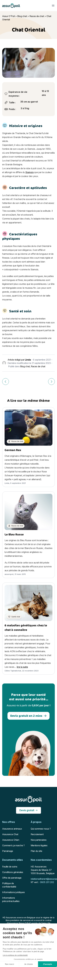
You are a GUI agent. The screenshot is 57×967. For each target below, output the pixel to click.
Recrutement (37, 834)
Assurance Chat (10, 834)
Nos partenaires (38, 839)
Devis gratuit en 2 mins (26, 716)
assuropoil (9, 574)
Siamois (29, 172)
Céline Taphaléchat (13, 671)
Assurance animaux (12, 828)
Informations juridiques (13, 892)
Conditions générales (12, 872)
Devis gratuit (26, 810)
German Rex (13, 450)
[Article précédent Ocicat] (5, 381)
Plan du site (36, 851)
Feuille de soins (9, 866)
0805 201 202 (47, 882)
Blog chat (22, 16)
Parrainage (7, 851)
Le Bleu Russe (14, 534)
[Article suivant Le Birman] (51, 381)
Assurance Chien (10, 839)
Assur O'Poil (8, 16)
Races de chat (36, 16)
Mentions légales (39, 845)
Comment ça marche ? (13, 845)
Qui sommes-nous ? (41, 828)
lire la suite (22, 667)
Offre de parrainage (11, 877)
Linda (28, 359)
